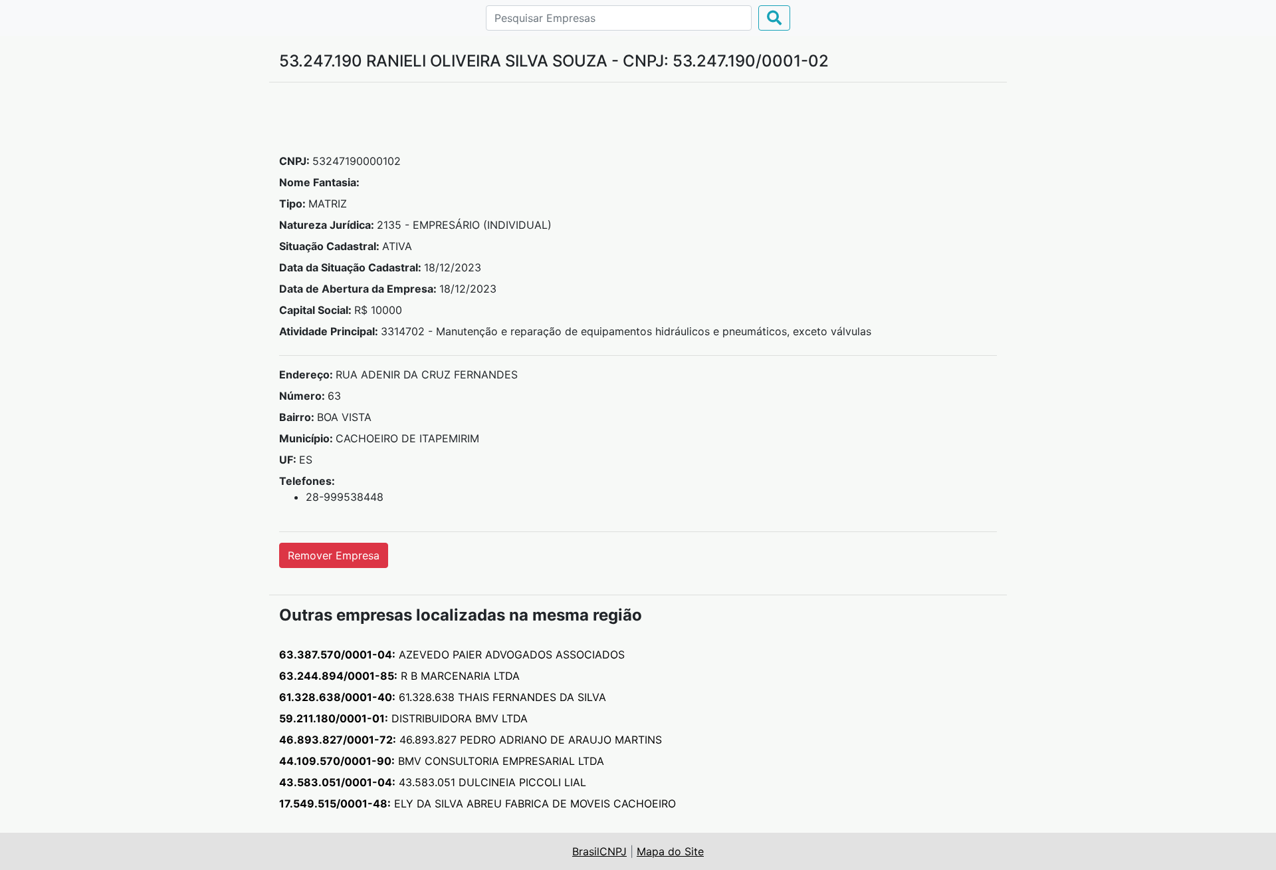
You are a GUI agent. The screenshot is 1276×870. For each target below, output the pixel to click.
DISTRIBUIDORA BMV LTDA (403, 718)
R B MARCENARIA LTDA (399, 675)
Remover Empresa (333, 555)
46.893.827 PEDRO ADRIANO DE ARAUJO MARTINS (470, 739)
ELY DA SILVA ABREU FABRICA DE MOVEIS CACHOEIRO (477, 803)
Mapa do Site (670, 851)
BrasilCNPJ (599, 851)
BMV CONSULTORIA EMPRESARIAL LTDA (441, 761)
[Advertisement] (638, 123)
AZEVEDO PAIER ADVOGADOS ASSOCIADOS (452, 654)
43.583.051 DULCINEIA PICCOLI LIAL (432, 782)
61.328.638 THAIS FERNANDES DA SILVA (442, 697)
